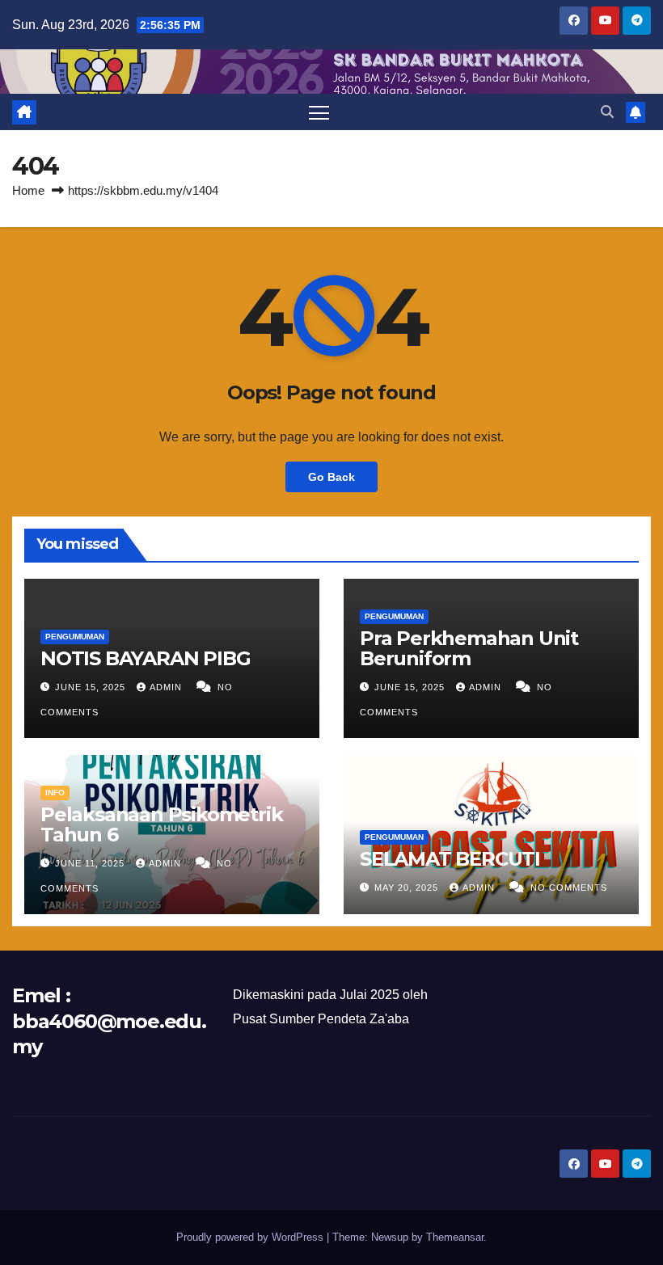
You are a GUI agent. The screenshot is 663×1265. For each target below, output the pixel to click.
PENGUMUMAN (74, 636)
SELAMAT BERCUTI (450, 859)
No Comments (568, 887)
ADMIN (167, 687)
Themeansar (455, 1237)
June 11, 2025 (91, 863)
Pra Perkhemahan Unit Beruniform (469, 648)
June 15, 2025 (92, 687)
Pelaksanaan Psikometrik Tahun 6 (161, 824)
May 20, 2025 (407, 887)
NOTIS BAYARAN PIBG (145, 658)
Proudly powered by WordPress (251, 1237)
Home (28, 190)
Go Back (331, 476)
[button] (607, 112)
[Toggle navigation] (319, 111)
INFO (55, 792)
